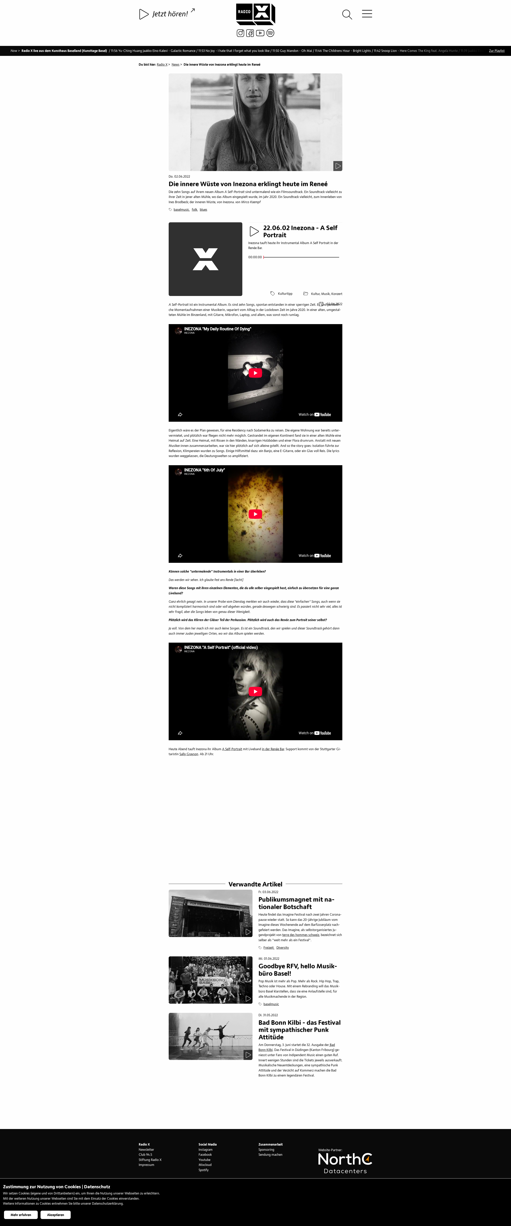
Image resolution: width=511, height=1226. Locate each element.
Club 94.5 (145, 1155)
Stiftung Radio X (150, 1160)
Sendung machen (270, 1155)
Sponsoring (266, 1150)
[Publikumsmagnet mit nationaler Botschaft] (211, 913)
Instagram (206, 1150)
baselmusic (181, 209)
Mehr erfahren (21, 1215)
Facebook (205, 1155)
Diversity (282, 947)
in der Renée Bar (273, 749)
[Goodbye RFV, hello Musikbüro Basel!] (211, 979)
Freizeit (268, 947)
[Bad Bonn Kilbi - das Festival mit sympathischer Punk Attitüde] (211, 1036)
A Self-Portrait (232, 749)
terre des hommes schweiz (300, 935)
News (175, 65)
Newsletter (146, 1150)
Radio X (162, 65)
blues (203, 209)
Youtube (204, 1160)
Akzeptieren (55, 1215)
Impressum (146, 1165)
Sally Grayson (188, 754)
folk (194, 209)
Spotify (204, 1170)
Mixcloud (205, 1165)
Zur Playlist (497, 51)
